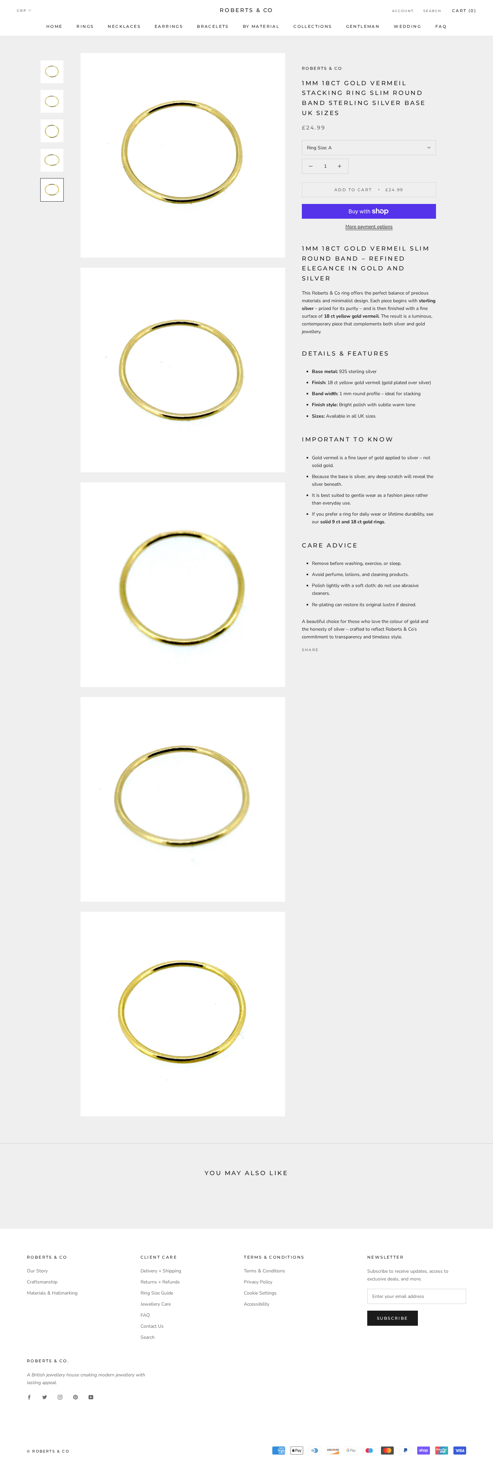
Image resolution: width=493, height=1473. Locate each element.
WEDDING (407, 26)
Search (432, 11)
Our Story (37, 1271)
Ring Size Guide (157, 1293)
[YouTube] (91, 1397)
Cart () (464, 10)
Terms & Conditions (264, 1271)
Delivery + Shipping (161, 1271)
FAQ (441, 26)
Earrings (169, 26)
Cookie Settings (260, 1293)
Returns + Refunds (160, 1282)
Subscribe (392, 1318)
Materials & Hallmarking (52, 1293)
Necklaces (124, 26)
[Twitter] (334, 648)
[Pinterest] (342, 648)
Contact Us (152, 1326)
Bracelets (213, 26)
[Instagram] (60, 1397)
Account (403, 11)
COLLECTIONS (312, 26)
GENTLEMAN (363, 26)
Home (54, 26)
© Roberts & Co (48, 1451)
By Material (261, 26)
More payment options (369, 226)
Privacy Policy (258, 1282)
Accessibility (256, 1304)
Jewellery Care (156, 1304)
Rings (85, 26)
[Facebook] (325, 648)
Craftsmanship (42, 1282)
